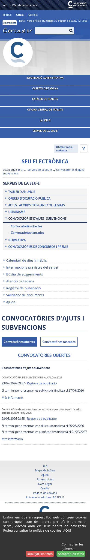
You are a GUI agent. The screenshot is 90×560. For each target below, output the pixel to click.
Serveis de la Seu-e (39, 169)
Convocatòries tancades (58, 342)
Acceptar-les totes (71, 554)
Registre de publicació (42, 383)
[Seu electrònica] (18, 53)
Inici (20, 169)
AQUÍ (67, 530)
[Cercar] (37, 28)
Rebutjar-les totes (40, 554)
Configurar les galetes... (73, 546)
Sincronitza (9, 22)
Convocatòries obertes (19, 342)
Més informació (12, 397)
